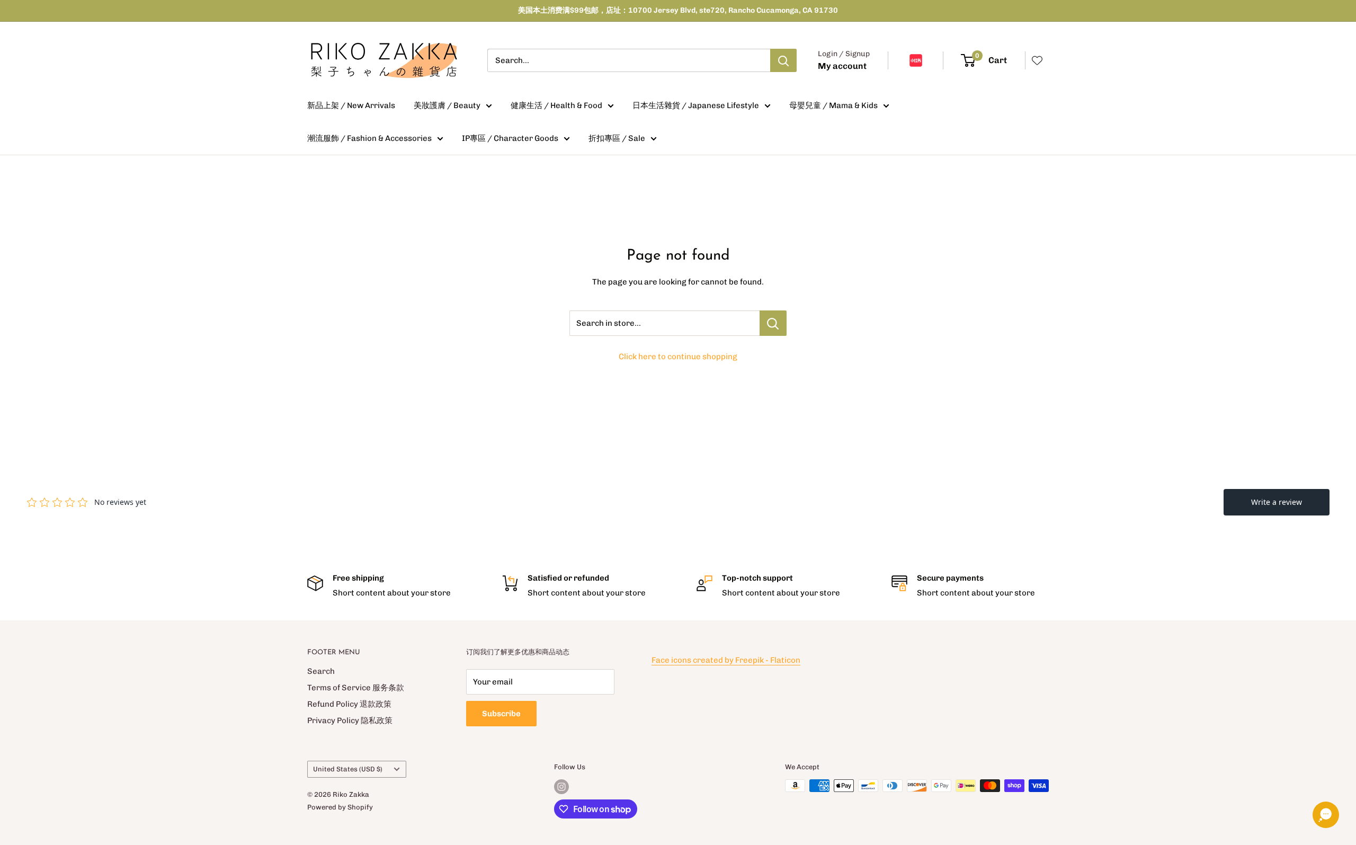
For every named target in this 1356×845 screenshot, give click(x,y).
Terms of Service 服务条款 (355, 687)
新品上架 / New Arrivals (351, 105)
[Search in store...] (773, 323)
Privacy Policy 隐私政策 (349, 720)
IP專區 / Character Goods (510, 138)
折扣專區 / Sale (616, 138)
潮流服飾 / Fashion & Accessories (369, 138)
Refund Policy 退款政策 (349, 704)
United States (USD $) (347, 769)
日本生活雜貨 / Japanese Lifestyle (695, 105)
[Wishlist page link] (1037, 60)
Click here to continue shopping (678, 356)
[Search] (783, 60)
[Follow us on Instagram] (561, 786)
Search (321, 671)
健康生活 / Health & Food (556, 105)
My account (842, 66)
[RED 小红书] (916, 60)
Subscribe (501, 713)
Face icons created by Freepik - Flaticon (726, 660)
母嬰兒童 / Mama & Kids (833, 105)
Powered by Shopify (340, 807)
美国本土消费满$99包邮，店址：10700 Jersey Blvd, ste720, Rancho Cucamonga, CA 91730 (678, 10)
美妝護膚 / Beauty (447, 105)
